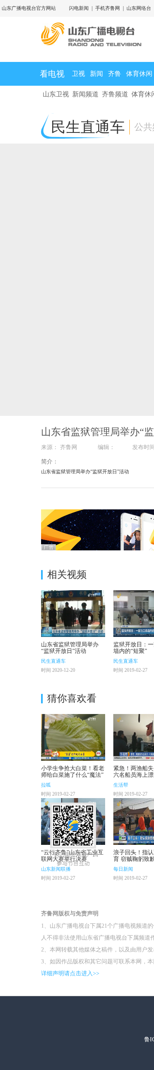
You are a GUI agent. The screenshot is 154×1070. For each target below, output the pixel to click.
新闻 (96, 73)
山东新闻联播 (56, 869)
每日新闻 (123, 869)
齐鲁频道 (115, 94)
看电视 (52, 73)
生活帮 (120, 785)
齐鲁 (114, 73)
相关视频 (67, 574)
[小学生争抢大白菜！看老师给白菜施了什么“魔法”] (73, 737)
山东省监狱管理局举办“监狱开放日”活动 (70, 647)
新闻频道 (85, 94)
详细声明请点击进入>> (70, 973)
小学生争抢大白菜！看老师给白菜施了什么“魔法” (72, 771)
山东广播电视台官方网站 (29, 8)
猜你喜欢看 (72, 698)
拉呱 (46, 785)
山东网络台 (138, 8)
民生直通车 (53, 661)
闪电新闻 (79, 8)
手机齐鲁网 (107, 8)
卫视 (78, 73)
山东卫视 (56, 94)
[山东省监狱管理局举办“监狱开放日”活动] (73, 613)
